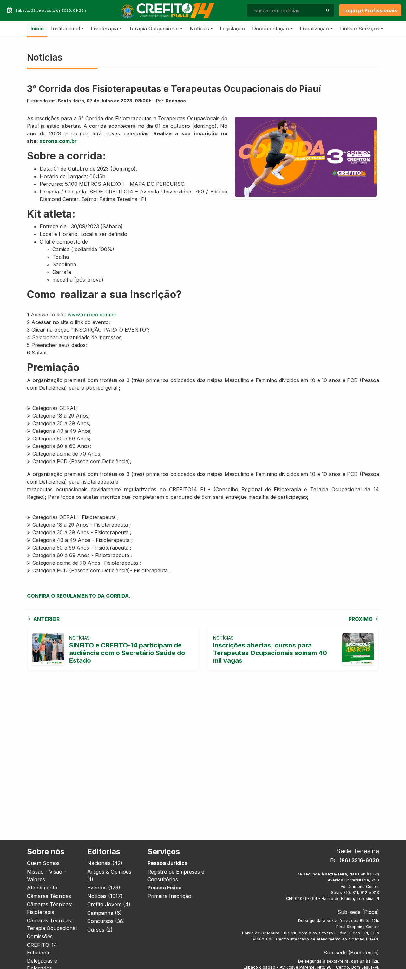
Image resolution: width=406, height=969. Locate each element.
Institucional (65, 28)
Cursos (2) (100, 930)
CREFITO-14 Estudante (42, 949)
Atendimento (42, 887)
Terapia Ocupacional (154, 28)
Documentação (270, 28)
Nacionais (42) (104, 863)
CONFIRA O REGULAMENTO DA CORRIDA (78, 596)
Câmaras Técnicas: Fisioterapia (49, 908)
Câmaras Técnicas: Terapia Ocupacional (52, 924)
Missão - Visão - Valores (46, 875)
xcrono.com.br (58, 141)
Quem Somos (43, 863)
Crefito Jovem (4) (108, 904)
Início (37, 28)
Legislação (232, 28)
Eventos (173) (103, 887)
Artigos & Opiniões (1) (109, 875)
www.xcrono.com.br (92, 314)
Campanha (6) (104, 913)
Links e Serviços (359, 28)
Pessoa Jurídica (167, 863)
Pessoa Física (164, 887)
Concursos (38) (106, 921)
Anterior (46, 619)
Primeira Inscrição (169, 896)
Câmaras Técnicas (49, 896)
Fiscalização (314, 28)
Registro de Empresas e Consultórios (175, 875)
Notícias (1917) (105, 896)
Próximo (361, 619)
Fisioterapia (104, 28)
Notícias (199, 28)
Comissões (40, 936)
